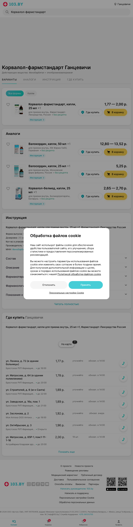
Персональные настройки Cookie (66, 292)
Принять (86, 284)
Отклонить (48, 284)
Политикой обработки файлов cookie (79, 274)
